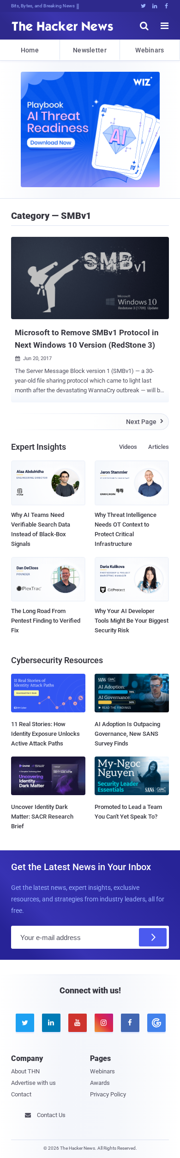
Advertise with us (33, 1082)
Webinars (149, 50)
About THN (25, 1071)
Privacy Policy (108, 1094)
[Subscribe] (153, 937)
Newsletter (90, 50)
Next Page (144, 421)
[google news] (155, 1023)
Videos (128, 446)
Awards (100, 1082)
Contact (21, 1094)
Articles (158, 446)
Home (30, 50)
